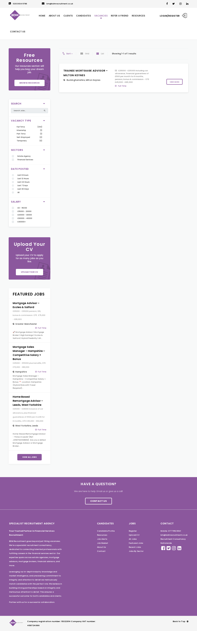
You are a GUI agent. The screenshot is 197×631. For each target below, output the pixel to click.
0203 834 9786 (20, 3)
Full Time (21, 127)
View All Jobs (29, 457)
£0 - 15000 (22, 208)
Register (133, 531)
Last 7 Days (22, 185)
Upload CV (134, 535)
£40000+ (21, 221)
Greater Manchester (26, 324)
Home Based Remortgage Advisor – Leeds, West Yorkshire (28, 401)
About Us (101, 547)
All (18, 192)
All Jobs (133, 539)
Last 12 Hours (23, 178)
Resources (102, 535)
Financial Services (25, 159)
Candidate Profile (106, 531)
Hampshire (21, 371)
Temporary (22, 140)
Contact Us (98, 501)
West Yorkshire (23, 425)
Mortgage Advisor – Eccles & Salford (26, 305)
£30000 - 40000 (24, 218)
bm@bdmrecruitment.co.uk (59, 3)
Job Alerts (102, 539)
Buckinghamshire (76, 80)
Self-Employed (23, 137)
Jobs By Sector (136, 551)
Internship (21, 130)
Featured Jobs (136, 543)
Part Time (21, 133)
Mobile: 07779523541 (171, 531)
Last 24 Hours (23, 182)
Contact (101, 551)
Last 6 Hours (22, 175)
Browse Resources (29, 83)
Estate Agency (24, 156)
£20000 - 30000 (24, 215)
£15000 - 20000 (24, 211)
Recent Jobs (135, 547)
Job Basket (102, 543)
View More (174, 82)
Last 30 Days (23, 189)
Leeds (35, 425)
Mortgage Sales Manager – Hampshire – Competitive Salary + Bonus (29, 353)
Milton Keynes (93, 80)
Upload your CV (29, 272)
